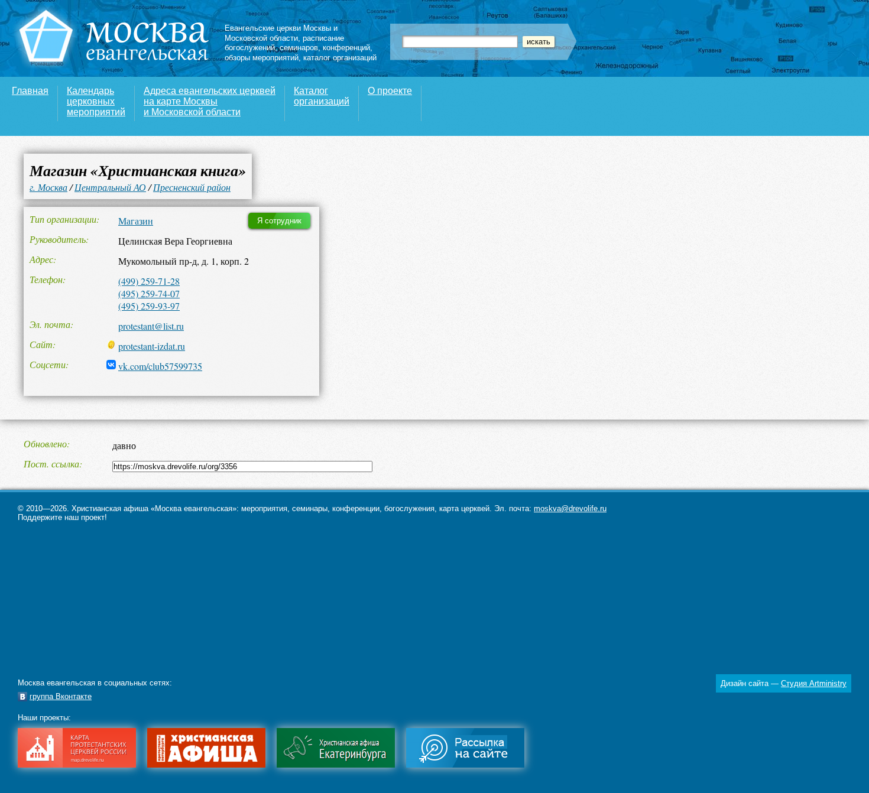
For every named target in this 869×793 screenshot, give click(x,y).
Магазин (135, 220)
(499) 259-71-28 (149, 281)
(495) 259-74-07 (149, 293)
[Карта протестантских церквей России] (77, 764)
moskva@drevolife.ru (570, 508)
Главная (30, 91)
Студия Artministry (814, 683)
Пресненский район (192, 187)
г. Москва (48, 187)
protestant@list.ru (151, 326)
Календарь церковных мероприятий (96, 101)
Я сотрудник (279, 220)
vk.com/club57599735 (160, 366)
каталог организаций (340, 57)
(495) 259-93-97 (149, 306)
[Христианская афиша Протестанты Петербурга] (206, 764)
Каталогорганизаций (321, 96)
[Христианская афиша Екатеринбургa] (336, 764)
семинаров (299, 47)
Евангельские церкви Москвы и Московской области (281, 33)
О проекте (390, 91)
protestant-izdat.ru (151, 346)
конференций (346, 47)
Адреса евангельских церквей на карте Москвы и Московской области (209, 101)
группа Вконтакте (61, 696)
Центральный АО (110, 187)
